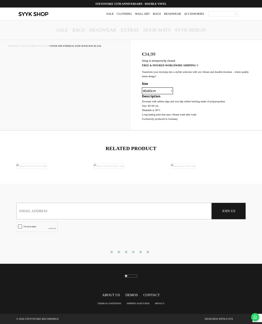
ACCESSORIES (194, 13)
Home (11, 46)
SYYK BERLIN (190, 30)
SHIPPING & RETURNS (138, 303)
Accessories (24, 46)
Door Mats (156, 30)
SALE (110, 13)
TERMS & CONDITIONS (109, 303)
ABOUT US (111, 295)
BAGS (157, 13)
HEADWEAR (172, 13)
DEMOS (131, 295)
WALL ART (142, 13)
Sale (62, 30)
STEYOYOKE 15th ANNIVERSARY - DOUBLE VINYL (131, 3)
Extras (130, 30)
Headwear (102, 30)
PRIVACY (160, 303)
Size (145, 83)
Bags (78, 30)
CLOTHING (124, 13)
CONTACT (151, 295)
